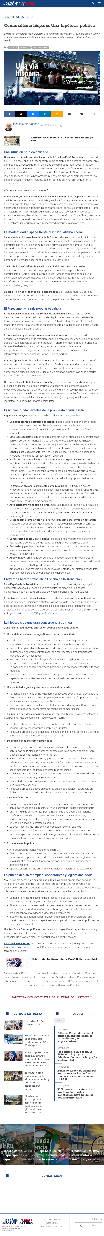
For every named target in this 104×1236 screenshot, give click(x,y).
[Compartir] (9, 114)
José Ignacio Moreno (40, 47)
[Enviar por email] (69, 114)
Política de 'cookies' (52, 1227)
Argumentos (25, 47)
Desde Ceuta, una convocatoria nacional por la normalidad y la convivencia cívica (86, 1159)
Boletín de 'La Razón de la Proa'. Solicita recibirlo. (65, 959)
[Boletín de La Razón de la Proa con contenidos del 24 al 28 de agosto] (13, 1039)
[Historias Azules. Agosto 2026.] (13, 1025)
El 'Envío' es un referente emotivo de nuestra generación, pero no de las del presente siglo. (75, 1094)
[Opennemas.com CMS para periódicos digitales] (88, 1222)
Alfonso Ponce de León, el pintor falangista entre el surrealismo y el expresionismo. (75, 1037)
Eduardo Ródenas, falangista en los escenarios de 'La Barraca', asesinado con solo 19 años (76, 1075)
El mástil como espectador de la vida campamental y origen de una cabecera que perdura (37, 1081)
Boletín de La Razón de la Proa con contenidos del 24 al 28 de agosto (37, 1040)
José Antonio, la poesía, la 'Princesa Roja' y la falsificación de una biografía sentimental (77, 1056)
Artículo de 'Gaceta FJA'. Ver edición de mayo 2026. (61, 139)
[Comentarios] (81, 114)
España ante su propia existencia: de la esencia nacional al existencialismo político (51, 1161)
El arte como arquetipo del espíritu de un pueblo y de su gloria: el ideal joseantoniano (33, 1104)
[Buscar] (93, 3)
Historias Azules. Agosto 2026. (35, 1023)
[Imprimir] (94, 114)
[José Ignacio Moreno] (8, 127)
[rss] (60, 126)
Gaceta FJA (13, 47)
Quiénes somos (52, 1219)
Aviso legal (52, 1223)
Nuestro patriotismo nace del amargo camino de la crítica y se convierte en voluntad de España (37, 1059)
